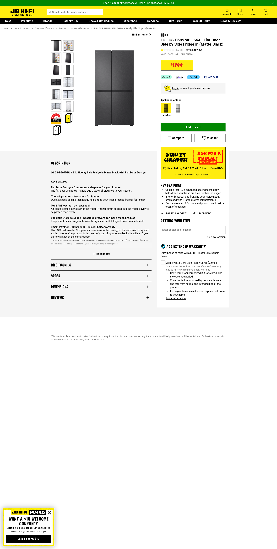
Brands (47, 21)
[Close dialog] (49, 513)
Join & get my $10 (28, 538)
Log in (175, 88)
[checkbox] (162, 261)
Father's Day (70, 21)
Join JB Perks (201, 21)
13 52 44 (169, 3)
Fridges (62, 28)
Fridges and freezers (44, 28)
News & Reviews (230, 21)
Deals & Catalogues (101, 21)
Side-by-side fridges (80, 28)
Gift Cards (175, 21)
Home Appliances (22, 28)
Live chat (151, 3)
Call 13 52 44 (190, 168)
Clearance (130, 21)
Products (27, 21)
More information (176, 298)
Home (5, 28)
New (8, 21)
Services (153, 21)
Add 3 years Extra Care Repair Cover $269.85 (191, 262)
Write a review (194, 49)
